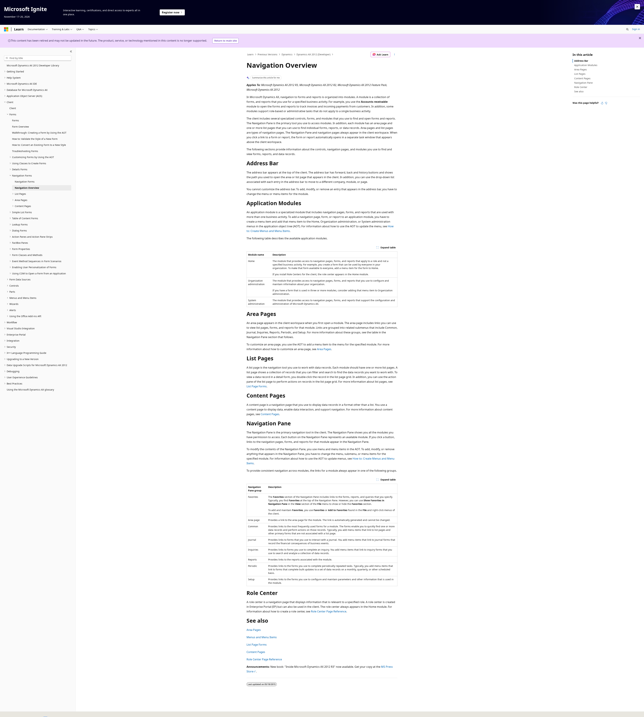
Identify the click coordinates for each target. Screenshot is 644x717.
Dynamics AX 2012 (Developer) (313, 54)
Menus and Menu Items (262, 637)
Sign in (636, 29)
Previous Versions (267, 54)
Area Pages (324, 349)
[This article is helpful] (602, 103)
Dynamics (287, 54)
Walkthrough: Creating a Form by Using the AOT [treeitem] (39, 132)
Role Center (580, 87)
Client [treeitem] (12, 108)
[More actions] (394, 54)
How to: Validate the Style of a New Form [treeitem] (35, 138)
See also (578, 91)
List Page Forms (257, 386)
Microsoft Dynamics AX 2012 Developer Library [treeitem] (33, 65)
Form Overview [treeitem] (20, 126)
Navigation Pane (583, 82)
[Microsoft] (6, 29)
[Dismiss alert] (637, 6)
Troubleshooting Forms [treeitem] (25, 151)
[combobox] (37, 58)
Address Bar (581, 60)
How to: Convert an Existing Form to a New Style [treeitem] (39, 144)
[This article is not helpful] (606, 103)
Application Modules (585, 65)
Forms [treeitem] (15, 120)
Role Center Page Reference (328, 611)
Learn (250, 54)
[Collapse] (71, 51)
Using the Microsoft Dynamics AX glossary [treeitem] (30, 389)
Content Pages (270, 414)
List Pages (579, 73)
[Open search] (627, 29)
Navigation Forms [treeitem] (25, 181)
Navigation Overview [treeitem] (27, 187)
